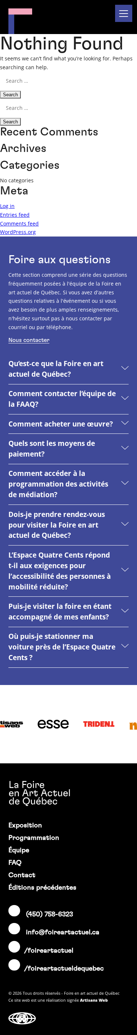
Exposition (25, 825)
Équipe (18, 850)
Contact (21, 875)
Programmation (33, 837)
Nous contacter (28, 340)
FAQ (15, 862)
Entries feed (15, 214)
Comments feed (19, 223)
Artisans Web (94, 1000)
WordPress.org (18, 231)
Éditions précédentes (42, 887)
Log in (7, 205)
